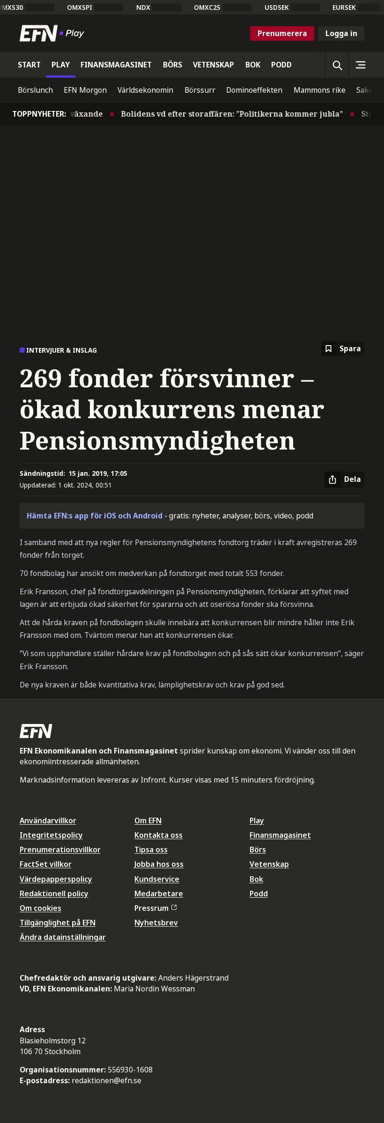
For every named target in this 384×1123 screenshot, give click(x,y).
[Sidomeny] (360, 64)
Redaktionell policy (54, 893)
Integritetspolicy (51, 835)
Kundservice (156, 879)
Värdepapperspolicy (56, 879)
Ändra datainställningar (63, 937)
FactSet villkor (46, 864)
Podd (259, 893)
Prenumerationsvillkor (60, 849)
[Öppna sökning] (336, 64)
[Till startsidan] (54, 33)
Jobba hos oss (159, 864)
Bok (256, 879)
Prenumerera (282, 33)
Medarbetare (158, 893)
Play (257, 820)
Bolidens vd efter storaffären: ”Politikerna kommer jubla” (225, 114)
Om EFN (148, 820)
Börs (258, 849)
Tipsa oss (151, 849)
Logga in (341, 33)
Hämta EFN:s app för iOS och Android (94, 515)
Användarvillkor (48, 820)
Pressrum (151, 908)
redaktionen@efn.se (106, 1080)
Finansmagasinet (280, 835)
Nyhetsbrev (156, 922)
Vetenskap (269, 864)
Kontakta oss (158, 835)
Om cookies (40, 908)
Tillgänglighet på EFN (58, 922)
